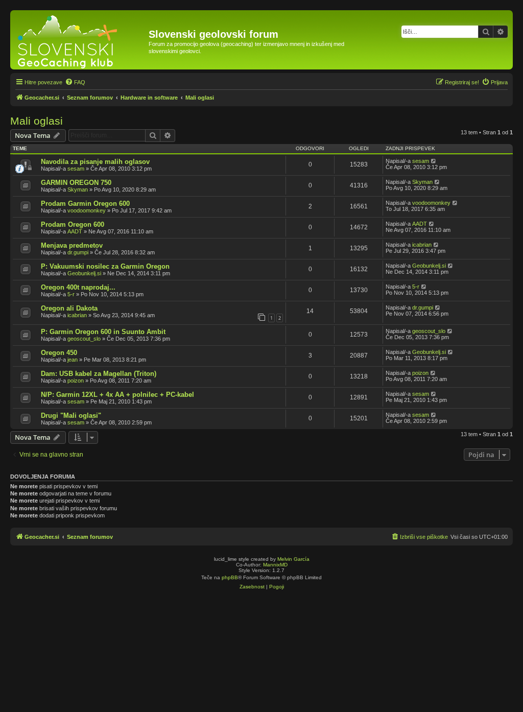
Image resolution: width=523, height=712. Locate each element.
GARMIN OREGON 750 (76, 182)
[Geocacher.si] (81, 39)
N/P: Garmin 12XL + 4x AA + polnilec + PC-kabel (117, 394)
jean (72, 360)
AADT (74, 231)
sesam (75, 168)
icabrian (422, 245)
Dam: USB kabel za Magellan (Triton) (98, 373)
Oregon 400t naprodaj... (78, 287)
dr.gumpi (77, 252)
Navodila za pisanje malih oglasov (95, 161)
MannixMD (275, 564)
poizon (75, 380)
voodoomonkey (86, 210)
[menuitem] (75, 82)
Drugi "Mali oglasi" (71, 415)
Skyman (77, 189)
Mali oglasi (36, 121)
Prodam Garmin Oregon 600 (85, 203)
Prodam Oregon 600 (72, 224)
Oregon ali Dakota (69, 308)
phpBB (230, 577)
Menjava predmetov (72, 245)
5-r (71, 294)
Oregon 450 (59, 353)
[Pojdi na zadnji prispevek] (434, 161)
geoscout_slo (84, 339)
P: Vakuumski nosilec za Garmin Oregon (105, 266)
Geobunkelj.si (84, 273)
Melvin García (293, 559)
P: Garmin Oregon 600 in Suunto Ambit (103, 332)
